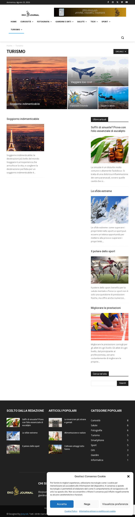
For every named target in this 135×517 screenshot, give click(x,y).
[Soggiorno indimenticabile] (37, 83)
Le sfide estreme (101, 191)
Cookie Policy (71, 511)
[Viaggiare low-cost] (98, 71)
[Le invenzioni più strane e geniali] (55, 422)
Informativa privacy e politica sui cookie (97, 511)
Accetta (62, 504)
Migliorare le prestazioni (106, 308)
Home (9, 45)
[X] (117, 2)
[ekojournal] (29, 12)
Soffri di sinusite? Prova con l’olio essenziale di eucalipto (32, 422)
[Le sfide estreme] (109, 209)
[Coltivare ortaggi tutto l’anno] (55, 449)
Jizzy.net (24, 514)
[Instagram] (113, 2)
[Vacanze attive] (113, 98)
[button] (128, 476)
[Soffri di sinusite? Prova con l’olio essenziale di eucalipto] (109, 149)
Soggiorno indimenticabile (23, 119)
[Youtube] (126, 2)
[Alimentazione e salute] (55, 435)
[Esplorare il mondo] (83, 98)
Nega (87, 504)
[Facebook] (108, 2)
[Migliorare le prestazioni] (109, 326)
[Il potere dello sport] (109, 270)
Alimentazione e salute (75, 433)
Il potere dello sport (103, 251)
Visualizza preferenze (115, 504)
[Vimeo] (122, 2)
